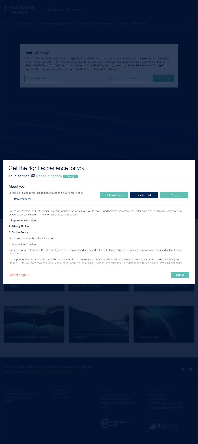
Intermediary (114, 195)
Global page (18, 275)
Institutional (144, 195)
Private (174, 195)
